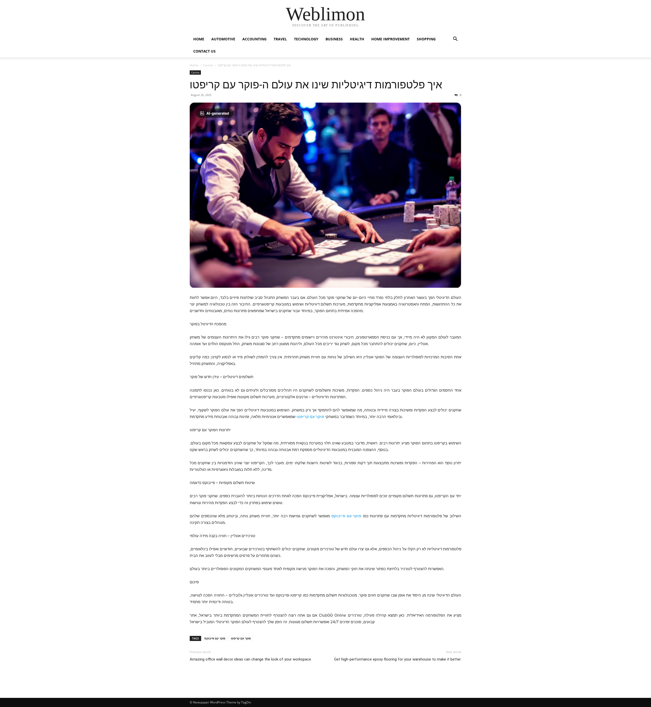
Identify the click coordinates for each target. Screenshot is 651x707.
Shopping (426, 39)
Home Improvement (390, 39)
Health (357, 39)
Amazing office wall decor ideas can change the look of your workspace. (251, 659)
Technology (306, 39)
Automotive (223, 39)
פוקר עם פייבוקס (214, 638)
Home (198, 39)
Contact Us (204, 51)
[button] (455, 39)
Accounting (254, 39)
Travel (280, 39)
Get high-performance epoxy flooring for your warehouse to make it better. (397, 659)
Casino (208, 65)
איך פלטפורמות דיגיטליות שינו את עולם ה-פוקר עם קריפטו (316, 85)
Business (334, 39)
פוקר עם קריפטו (241, 638)
